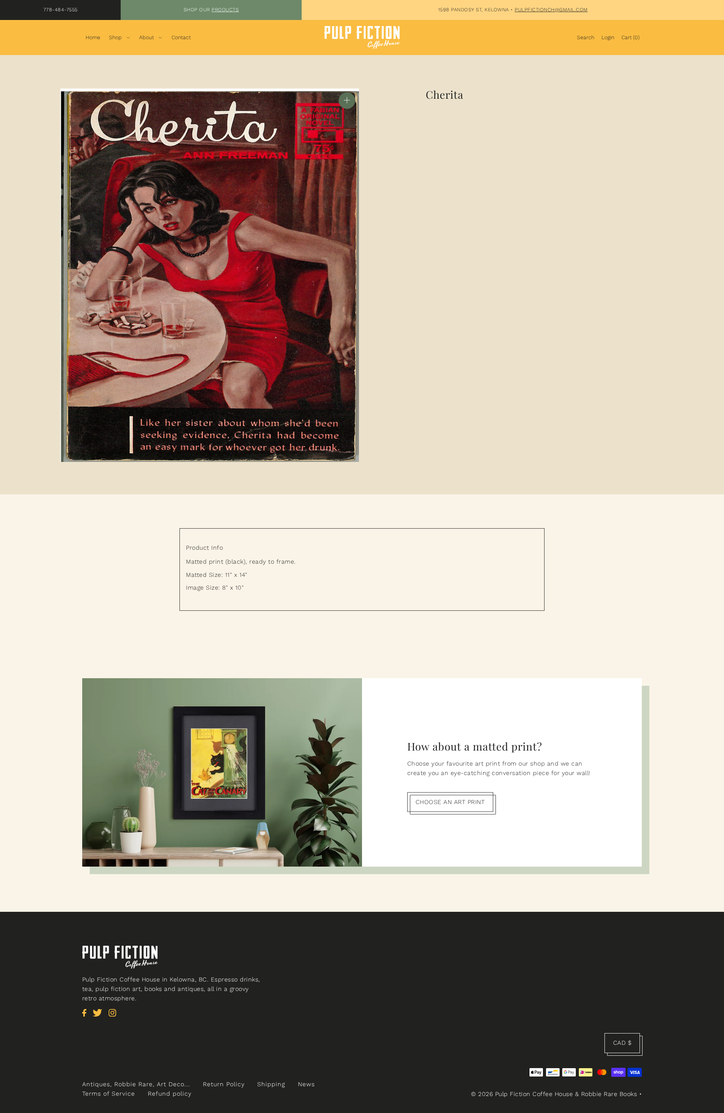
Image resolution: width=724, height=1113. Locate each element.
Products (225, 9)
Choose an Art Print (450, 802)
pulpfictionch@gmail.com (551, 9)
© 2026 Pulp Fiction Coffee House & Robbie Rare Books (554, 1094)
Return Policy (224, 1083)
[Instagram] (115, 1016)
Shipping (271, 1083)
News (306, 1083)
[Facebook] (86, 1016)
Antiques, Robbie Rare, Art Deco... (136, 1083)
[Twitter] (100, 1016)
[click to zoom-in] (347, 100)
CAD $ (622, 1042)
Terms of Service (108, 1093)
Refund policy (170, 1093)
